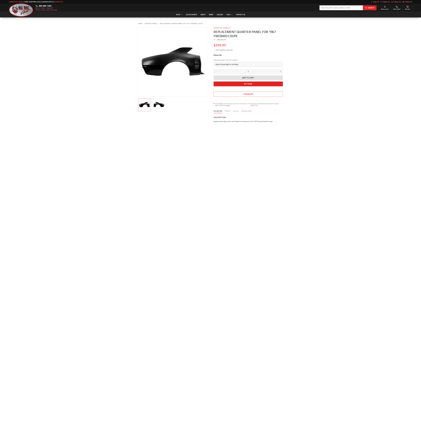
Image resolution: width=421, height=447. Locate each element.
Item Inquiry (248, 94)
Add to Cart (248, 78)
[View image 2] (158, 104)
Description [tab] (218, 111)
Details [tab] (236, 111)
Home (140, 23)
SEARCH (371, 8)
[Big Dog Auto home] (21, 8)
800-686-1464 (45, 6)
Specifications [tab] (246, 111)
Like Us (376, 2)
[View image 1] (144, 104)
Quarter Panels (151, 23)
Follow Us (386, 2)
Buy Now (248, 84)
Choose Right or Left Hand (226, 60)
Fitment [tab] (228, 111)
